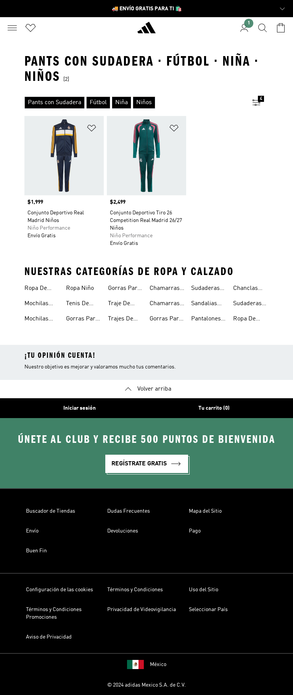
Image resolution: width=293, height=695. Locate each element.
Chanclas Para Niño (246, 289)
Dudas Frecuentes (128, 511)
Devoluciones (122, 531)
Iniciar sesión (79, 408)
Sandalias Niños (204, 304)
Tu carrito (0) (214, 408)
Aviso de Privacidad (49, 637)
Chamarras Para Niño (165, 289)
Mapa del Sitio (205, 511)
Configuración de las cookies (59, 589)
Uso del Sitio (203, 589)
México (158, 664)
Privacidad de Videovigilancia (141, 609)
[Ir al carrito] (281, 28)
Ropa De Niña (35, 289)
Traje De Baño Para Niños (122, 304)
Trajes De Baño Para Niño (122, 319)
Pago (195, 531)
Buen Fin (36, 550)
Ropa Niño (80, 288)
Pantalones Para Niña (206, 319)
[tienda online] (146, 31)
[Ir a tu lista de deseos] (30, 28)
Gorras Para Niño (82, 319)
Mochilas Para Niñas (39, 304)
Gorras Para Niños (124, 289)
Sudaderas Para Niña (205, 289)
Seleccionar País (208, 609)
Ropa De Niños (244, 319)
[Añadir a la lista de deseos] (91, 129)
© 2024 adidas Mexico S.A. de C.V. (146, 685)
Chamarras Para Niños (165, 304)
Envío (32, 531)
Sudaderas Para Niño (247, 304)
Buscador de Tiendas (50, 511)
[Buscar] (262, 28)
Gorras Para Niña (166, 319)
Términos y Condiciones (135, 589)
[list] (134, 103)
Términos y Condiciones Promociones (54, 613)
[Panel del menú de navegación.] (12, 28)
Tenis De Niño (77, 304)
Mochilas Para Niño (37, 319)
